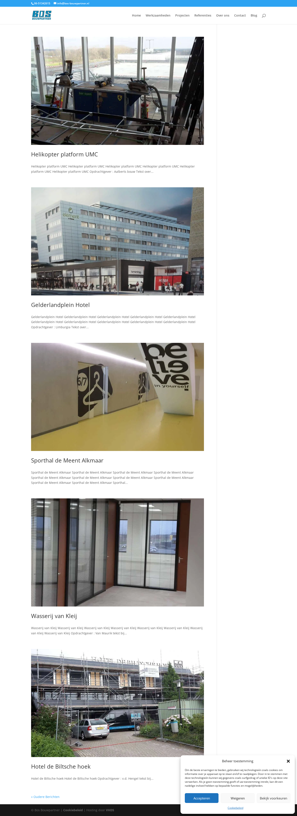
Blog (254, 15)
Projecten (182, 15)
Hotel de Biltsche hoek (61, 766)
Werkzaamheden (158, 15)
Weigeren (238, 798)
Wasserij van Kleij (54, 616)
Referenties (202, 15)
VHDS (110, 810)
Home (136, 15)
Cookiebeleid (235, 808)
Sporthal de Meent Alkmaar (67, 460)
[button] (288, 761)
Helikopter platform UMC (64, 154)
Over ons (222, 15)
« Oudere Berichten (45, 797)
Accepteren (202, 798)
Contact (240, 15)
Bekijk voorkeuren (273, 798)
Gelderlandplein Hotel (60, 305)
